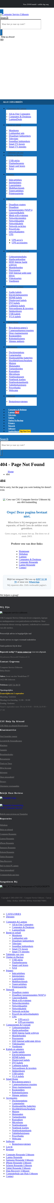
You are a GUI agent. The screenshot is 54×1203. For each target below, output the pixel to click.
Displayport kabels (18, 300)
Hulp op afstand (7, 37)
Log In (9, 1146)
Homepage (24, 551)
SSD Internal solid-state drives (26, 1041)
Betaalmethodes (6, 754)
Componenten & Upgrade (18, 251)
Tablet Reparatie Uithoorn (18, 1168)
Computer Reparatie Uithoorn (20, 1154)
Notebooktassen (16, 377)
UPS (11, 234)
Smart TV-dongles (17, 146)
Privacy (3, 781)
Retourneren (5, 759)
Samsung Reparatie (8, 847)
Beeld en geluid (14, 125)
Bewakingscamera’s (18, 327)
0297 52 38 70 (14, 685)
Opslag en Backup (15, 155)
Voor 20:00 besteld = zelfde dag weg (36, 4)
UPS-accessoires (19, 242)
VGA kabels (15, 316)
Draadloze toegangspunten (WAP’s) (20, 208)
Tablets (15, 954)
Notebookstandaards (18, 382)
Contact (22, 567)
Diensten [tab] (10, 916)
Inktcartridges (15, 180)
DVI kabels (14, 303)
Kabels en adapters (15, 287)
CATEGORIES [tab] (13, 914)
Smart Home (13, 322)
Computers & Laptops (17, 108)
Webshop (23, 554)
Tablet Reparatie (6, 857)
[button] (4, 17)
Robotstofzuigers (17, 338)
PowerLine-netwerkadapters (16, 230)
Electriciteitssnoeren (18, 295)
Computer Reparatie (28, 562)
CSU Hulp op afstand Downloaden (14, 726)
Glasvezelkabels (16, 212)
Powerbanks (15, 387)
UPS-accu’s (17, 240)
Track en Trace (6, 763)
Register (10, 1149)
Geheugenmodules (18, 256)
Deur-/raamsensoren (18, 333)
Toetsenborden (16, 368)
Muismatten (14, 366)
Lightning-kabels (17, 305)
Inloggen (3, 772)
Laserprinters (15, 185)
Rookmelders (15, 336)
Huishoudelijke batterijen (21, 358)
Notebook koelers (17, 379)
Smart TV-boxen (17, 144)
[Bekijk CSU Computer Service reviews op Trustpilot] (27, 803)
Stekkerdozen (15, 311)
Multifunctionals (16, 188)
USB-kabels (14, 314)
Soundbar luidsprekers (19, 141)
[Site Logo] (14, 14)
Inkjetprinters (15, 182)
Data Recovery (6, 861)
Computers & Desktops (20, 116)
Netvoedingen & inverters (21, 308)
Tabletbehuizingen (17, 385)
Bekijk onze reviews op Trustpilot (14, 814)
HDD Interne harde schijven (25, 1033)
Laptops (15, 119)
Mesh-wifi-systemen (18, 215)
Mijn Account (5, 768)
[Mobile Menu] (1, 11)
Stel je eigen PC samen (9, 866)
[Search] (1, 32)
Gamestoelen (15, 355)
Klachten (3, 745)
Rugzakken (14, 371)
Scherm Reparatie (7, 852)
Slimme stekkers (16, 341)
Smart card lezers (17, 166)
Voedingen (14, 281)
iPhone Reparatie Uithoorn (18, 1162)
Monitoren (14, 130)
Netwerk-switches (17, 226)
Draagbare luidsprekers (20, 136)
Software (11, 396)
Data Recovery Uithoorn (17, 1171)
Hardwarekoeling (17, 259)
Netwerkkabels (16, 223)
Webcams (13, 390)
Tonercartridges (16, 190)
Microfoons (14, 374)
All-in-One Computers (19, 114)
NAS (11, 168)
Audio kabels (15, 292)
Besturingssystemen (18, 401)
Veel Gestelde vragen (8, 736)
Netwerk (11, 199)
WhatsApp (34, 582)
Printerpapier (16, 193)
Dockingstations (16, 352)
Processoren (14, 270)
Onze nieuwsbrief (7, 777)
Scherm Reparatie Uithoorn (19, 1165)
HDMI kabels (15, 297)
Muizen (12, 363)
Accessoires (12, 347)
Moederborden (16, 267)
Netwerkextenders (17, 218)
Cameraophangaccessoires (21, 330)
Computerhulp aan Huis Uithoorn (22, 1173)
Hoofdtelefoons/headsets (20, 360)
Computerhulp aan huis (9, 875)
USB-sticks (14, 160)
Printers (11, 174)
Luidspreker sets (16, 133)
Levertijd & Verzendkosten (11, 741)
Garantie (3, 750)
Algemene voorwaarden (9, 786)
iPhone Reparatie (7, 843)
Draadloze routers (17, 204)
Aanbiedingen (19, 431)
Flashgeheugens (16, 163)
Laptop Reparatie (27, 565)
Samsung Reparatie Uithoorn (19, 1160)
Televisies (13, 138)
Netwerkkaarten (16, 221)
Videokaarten (15, 278)
